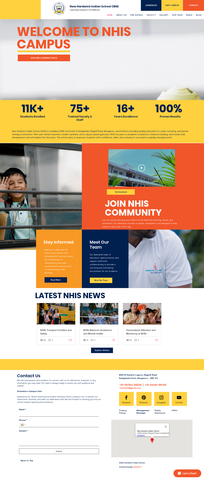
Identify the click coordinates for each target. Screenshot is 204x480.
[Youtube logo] (179, 397)
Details (23, 431)
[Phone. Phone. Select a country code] (23, 425)
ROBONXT (137, 467)
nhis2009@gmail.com (130, 388)
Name (22, 409)
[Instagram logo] (161, 397)
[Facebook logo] (126, 397)
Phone (23, 420)
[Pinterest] (144, 397)
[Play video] (141, 167)
